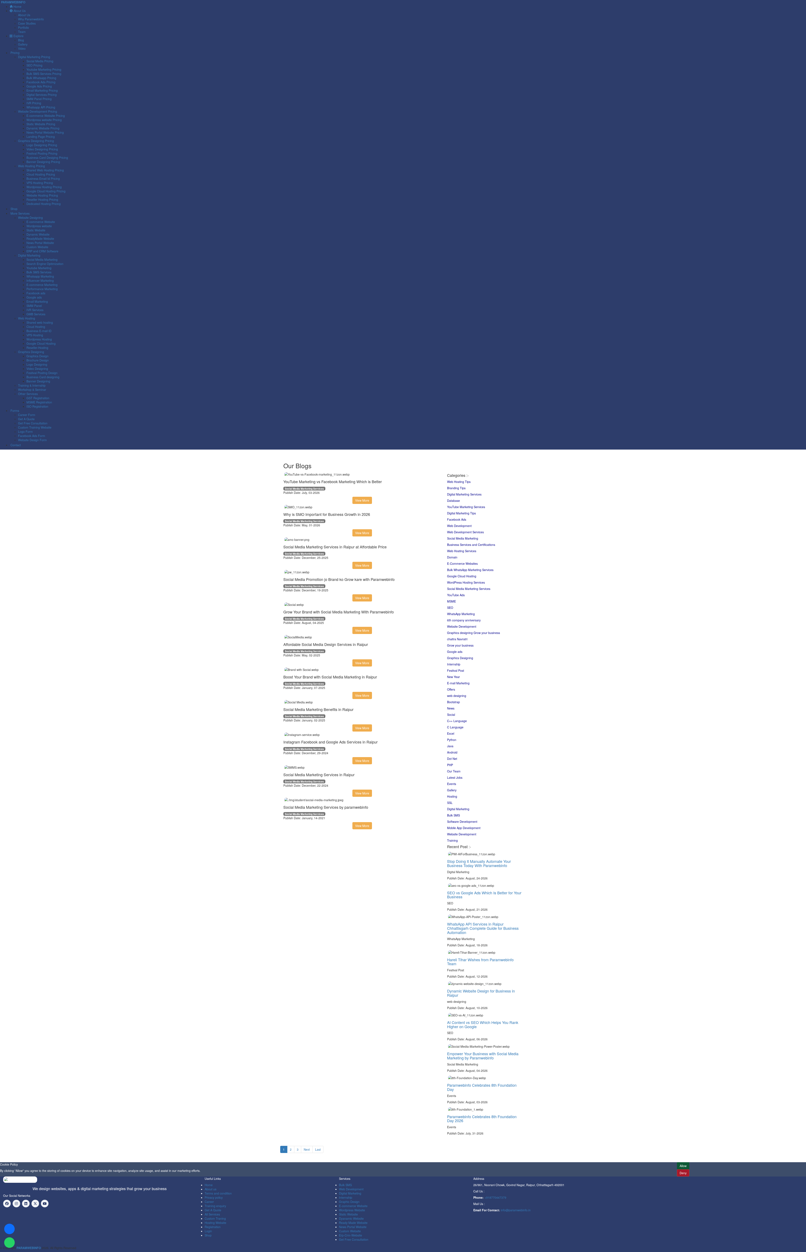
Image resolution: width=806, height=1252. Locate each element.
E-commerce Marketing (42, 285)
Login (208, 1231)
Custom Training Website (34, 427)
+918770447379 (495, 1197)
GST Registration (37, 398)
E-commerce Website (40, 222)
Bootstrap (453, 702)
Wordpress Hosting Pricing (44, 187)
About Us (19, 11)
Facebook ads (35, 293)
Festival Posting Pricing (41, 153)
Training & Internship (32, 385)
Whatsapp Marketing (40, 276)
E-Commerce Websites (462, 563)
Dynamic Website (38, 234)
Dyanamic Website (351, 1218)
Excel (450, 733)
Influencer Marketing (40, 280)
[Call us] (9, 1229)
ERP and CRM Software (42, 251)
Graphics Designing (460, 658)
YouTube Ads (456, 595)
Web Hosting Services (461, 551)
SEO (450, 607)
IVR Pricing (33, 103)
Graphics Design (37, 356)
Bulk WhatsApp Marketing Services (470, 570)
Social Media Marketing (42, 259)
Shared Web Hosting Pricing (45, 170)
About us (210, 1189)
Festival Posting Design (42, 373)
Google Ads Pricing (39, 86)
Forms (14, 410)
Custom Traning (215, 1218)
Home (17, 6)
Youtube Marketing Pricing (43, 69)
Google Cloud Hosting (41, 343)
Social (451, 714)
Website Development (461, 626)
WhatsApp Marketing (461, 614)
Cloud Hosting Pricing (40, 174)
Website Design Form (32, 440)
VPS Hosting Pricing (39, 183)
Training (452, 840)
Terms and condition (218, 1193)
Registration (213, 1227)
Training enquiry (215, 1206)
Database (453, 500)
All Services (212, 1214)
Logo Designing (36, 364)
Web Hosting (26, 318)
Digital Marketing (458, 809)
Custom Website (37, 247)
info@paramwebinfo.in (516, 1210)
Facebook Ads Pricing (40, 82)
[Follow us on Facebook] (7, 1203)
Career (209, 1202)
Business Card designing (42, 377)
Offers (451, 689)
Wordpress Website (352, 1210)
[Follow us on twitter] (35, 1203)
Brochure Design (37, 360)
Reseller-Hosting (37, 348)
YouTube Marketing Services (466, 507)
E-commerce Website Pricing (45, 115)
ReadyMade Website (40, 238)
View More (362, 500)
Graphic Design (349, 1202)
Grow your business (460, 645)
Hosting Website (215, 1223)
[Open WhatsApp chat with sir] (9, 1242)
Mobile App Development (463, 828)
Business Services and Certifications (471, 545)
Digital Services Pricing (41, 95)
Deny (683, 1173)
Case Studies (27, 23)
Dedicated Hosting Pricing (43, 204)
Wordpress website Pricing (44, 120)
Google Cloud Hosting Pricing (45, 191)
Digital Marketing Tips (461, 513)
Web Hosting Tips (459, 482)
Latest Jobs (454, 777)
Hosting (452, 796)
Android (452, 752)
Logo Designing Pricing (41, 145)
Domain (452, 557)
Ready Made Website (353, 1223)
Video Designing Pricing (42, 149)
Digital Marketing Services (464, 494)
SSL (450, 803)
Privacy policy (214, 1197)
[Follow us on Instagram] (16, 1203)
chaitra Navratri (457, 639)
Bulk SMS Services (38, 272)
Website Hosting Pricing (42, 195)
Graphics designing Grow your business (473, 633)
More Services (20, 213)
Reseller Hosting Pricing (42, 199)
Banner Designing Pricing (43, 162)
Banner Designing (38, 381)
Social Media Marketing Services (468, 589)
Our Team (454, 771)
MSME (451, 601)
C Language (455, 727)
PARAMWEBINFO (13, 2)
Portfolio (23, 27)
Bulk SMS (453, 815)
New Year (453, 677)
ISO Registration (37, 406)
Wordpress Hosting (39, 339)
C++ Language (457, 721)
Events (451, 784)
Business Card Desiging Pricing (47, 157)
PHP (450, 765)
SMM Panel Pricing (39, 99)
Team (22, 32)
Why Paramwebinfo (31, 19)
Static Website (35, 230)
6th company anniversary (464, 620)
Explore (18, 36)
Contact (15, 445)
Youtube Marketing (38, 268)
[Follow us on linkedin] (26, 1203)
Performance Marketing (42, 289)
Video (22, 48)
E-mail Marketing (458, 683)
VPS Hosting (34, 335)
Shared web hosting (39, 322)
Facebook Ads (456, 519)
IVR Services (34, 310)
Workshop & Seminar (32, 389)
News (450, 708)
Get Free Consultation (32, 423)
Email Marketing (37, 301)
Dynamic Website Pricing (42, 128)
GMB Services (35, 314)
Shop (13, 209)
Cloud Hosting (35, 327)
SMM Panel (34, 306)
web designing (456, 696)
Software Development (462, 821)
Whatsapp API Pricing (40, 107)
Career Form (26, 415)
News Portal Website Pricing (45, 132)
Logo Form (25, 431)
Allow (683, 1166)
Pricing (15, 53)
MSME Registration (39, 402)
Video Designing (37, 368)
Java (450, 746)
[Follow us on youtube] (44, 1203)
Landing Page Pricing (40, 136)
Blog (21, 40)
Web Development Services (465, 532)
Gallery (22, 44)
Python (451, 740)
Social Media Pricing (39, 61)
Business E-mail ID (38, 331)
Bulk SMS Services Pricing (43, 74)
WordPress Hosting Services (466, 582)
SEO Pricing (34, 65)
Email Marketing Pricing (42, 90)
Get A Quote (26, 419)
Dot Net (452, 758)
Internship (453, 664)
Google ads (34, 297)
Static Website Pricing (40, 124)
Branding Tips (456, 488)
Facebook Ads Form (31, 436)
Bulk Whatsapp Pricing (41, 78)
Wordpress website (39, 226)
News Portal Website (40, 243)
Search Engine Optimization (44, 264)
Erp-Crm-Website (350, 1235)
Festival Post (455, 670)
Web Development (459, 526)
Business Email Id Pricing (43, 178)
